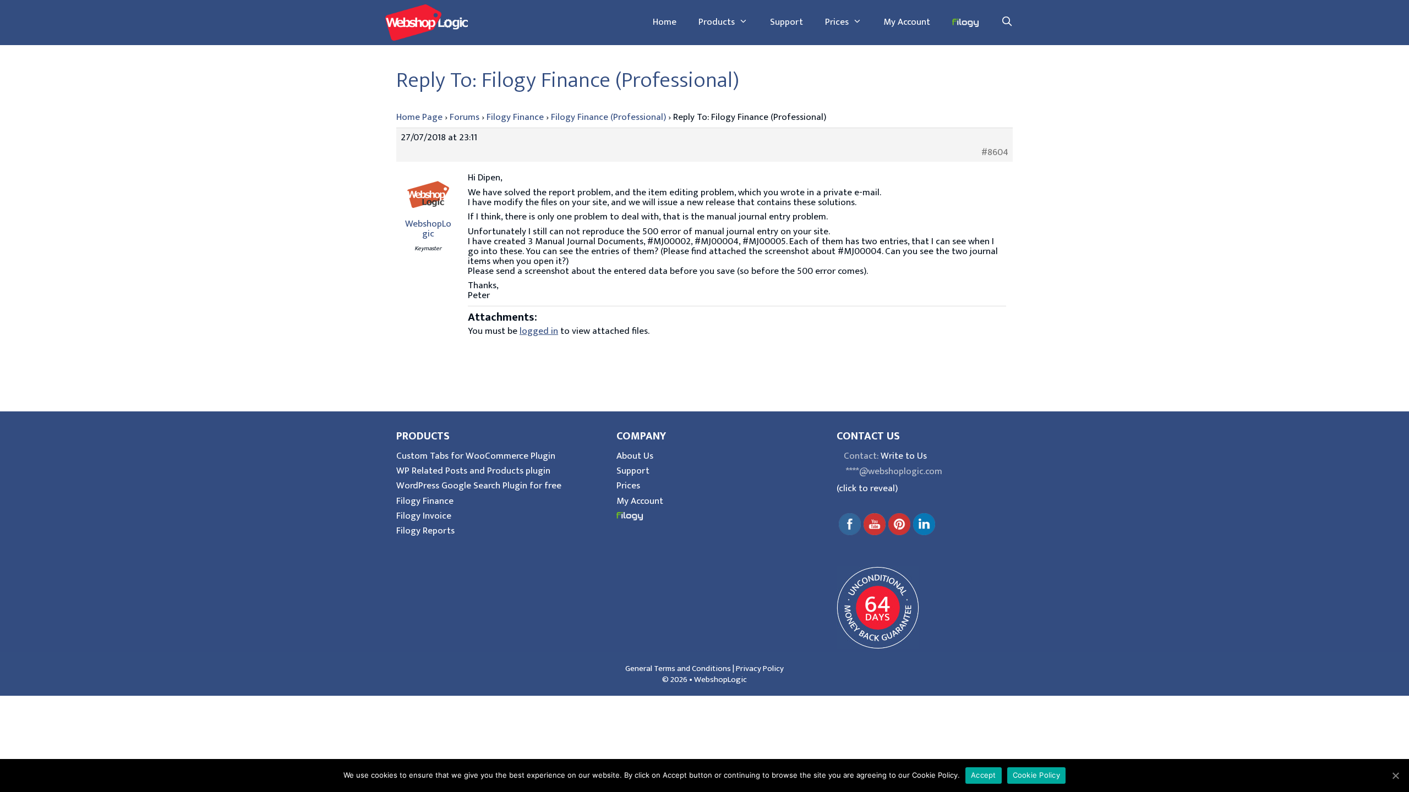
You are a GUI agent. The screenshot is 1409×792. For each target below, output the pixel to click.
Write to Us (904, 456)
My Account (906, 22)
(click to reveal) (867, 488)
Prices (837, 22)
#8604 (994, 152)
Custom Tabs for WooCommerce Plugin (475, 456)
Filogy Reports (425, 530)
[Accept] (1395, 775)
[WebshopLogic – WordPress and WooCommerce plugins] (426, 22)
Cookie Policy (1036, 775)
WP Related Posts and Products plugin (473, 471)
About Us (634, 456)
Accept (983, 775)
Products (716, 22)
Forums (464, 117)
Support (786, 22)
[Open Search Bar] (1007, 22)
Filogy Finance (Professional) (608, 117)
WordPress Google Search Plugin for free (478, 485)
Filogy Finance (515, 117)
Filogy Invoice (423, 516)
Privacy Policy (760, 668)
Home (664, 22)
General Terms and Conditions (678, 668)
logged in (539, 331)
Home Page (419, 117)
